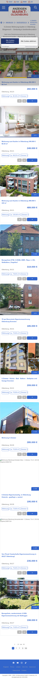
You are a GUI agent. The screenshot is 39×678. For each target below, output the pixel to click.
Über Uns (25, 667)
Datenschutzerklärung (31, 46)
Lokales (18, 667)
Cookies (24, 670)
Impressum (32, 667)
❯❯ (26, 648)
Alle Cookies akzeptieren (10, 41)
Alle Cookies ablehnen (28, 41)
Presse (12, 667)
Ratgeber (6, 667)
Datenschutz (16, 670)
